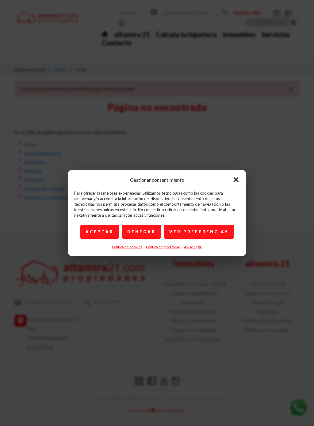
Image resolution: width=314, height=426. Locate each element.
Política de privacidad (163, 247)
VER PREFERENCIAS (199, 231)
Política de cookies (127, 247)
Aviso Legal (193, 247)
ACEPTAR (100, 231)
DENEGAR (141, 231)
